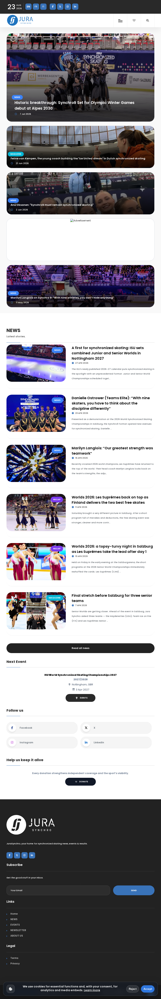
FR (36, 6)
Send (134, 890)
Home (14, 913)
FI (43, 6)
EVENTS (84, 697)
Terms (14, 958)
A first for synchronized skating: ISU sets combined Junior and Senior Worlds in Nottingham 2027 (108, 353)
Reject (132, 988)
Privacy (15, 963)
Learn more (92, 990)
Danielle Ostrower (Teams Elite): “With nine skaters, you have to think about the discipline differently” (111, 403)
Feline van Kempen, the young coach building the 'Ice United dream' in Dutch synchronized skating (78, 158)
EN (28, 6)
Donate (83, 781)
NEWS (17, 97)
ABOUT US (16, 935)
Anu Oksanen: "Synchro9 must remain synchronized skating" (52, 205)
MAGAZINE (15, 154)
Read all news (80, 648)
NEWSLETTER (18, 930)
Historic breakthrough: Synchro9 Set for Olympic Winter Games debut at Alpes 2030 (74, 105)
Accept (148, 988)
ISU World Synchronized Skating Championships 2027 (80, 674)
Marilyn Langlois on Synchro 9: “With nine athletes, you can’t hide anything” (62, 298)
